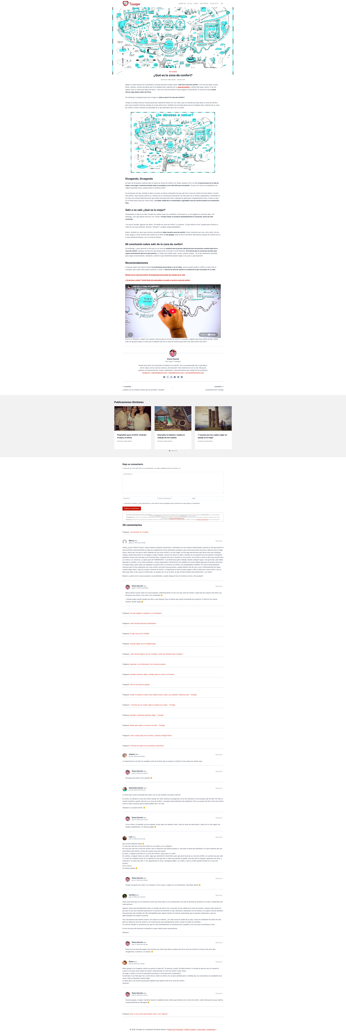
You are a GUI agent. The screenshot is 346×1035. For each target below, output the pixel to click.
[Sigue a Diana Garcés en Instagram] (171, 377)
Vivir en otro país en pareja (139, 684)
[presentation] (132, 418)
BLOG (190, 3)
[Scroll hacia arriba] (341, 1031)
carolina (132, 895)
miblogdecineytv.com (176, 373)
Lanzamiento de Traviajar (214, 388)
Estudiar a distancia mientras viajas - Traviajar (147, 715)
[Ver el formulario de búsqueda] (222, 3)
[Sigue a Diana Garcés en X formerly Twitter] (167, 377)
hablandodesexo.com (159, 373)
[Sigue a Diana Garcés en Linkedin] (178, 377)
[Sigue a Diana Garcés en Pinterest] (181, 377)
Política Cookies (190, 1029)
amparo (132, 754)
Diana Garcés (172, 79)
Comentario (128, 474)
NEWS (196, 3)
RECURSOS (204, 3)
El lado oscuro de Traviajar (139, 633)
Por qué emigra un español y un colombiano (146, 613)
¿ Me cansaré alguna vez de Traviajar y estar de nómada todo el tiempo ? (156, 654)
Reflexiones (173, 71)
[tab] (169, 450)
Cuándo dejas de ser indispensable (143, 644)
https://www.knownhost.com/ (177, 518)
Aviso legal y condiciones (206, 1029)
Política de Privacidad (202, 519)
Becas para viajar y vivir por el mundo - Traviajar (147, 725)
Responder (219, 541)
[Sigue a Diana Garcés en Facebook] (164, 377)
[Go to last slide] (117, 428)
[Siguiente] (228, 428)
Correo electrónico (165, 498)
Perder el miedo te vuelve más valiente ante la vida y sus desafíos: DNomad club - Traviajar (163, 695)
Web (193, 498)
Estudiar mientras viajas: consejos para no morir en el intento (152, 674)
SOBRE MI (182, 3)
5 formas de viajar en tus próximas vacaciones (147, 746)
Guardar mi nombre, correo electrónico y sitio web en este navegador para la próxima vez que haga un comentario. (162, 503)
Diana (131, 962)
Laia (130, 837)
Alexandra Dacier (136, 788)
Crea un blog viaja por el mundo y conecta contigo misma (151, 735)
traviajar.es (146, 373)
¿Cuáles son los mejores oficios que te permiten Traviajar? (143, 388)
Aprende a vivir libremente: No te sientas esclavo (148, 664)
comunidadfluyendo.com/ (195, 373)
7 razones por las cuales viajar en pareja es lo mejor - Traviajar (152, 705)
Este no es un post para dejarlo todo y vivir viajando (149, 1014)
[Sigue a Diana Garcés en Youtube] (174, 377)
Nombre (126, 498)
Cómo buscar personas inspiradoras (143, 623)
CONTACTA (214, 3)
